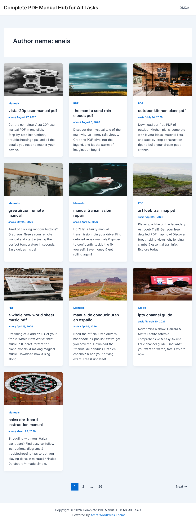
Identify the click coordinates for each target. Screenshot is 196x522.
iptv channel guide (155, 315)
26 (100, 486)
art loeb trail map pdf (157, 210)
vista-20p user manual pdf (32, 110)
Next (181, 486)
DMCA (184, 8)
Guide (142, 307)
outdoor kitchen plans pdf (162, 110)
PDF (75, 103)
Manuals (14, 103)
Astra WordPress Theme (108, 515)
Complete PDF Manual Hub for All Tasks (51, 7)
